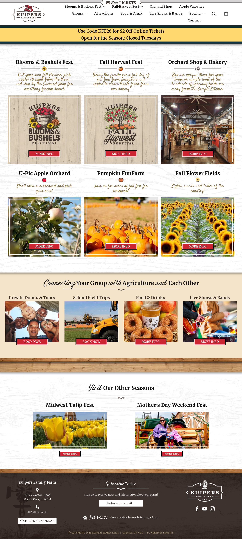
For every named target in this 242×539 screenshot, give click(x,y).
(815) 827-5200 (37, 512)
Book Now (32, 342)
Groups (78, 13)
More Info (198, 154)
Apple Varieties (191, 6)
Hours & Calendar (39, 520)
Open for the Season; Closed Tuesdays (121, 38)
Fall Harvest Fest (126, 6)
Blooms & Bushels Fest (83, 6)
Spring (195, 13)
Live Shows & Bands (166, 13)
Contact (195, 20)
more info (44, 154)
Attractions (104, 13)
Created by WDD (132, 532)
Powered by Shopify (160, 532)
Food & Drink (132, 13)
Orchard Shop (161, 6)
